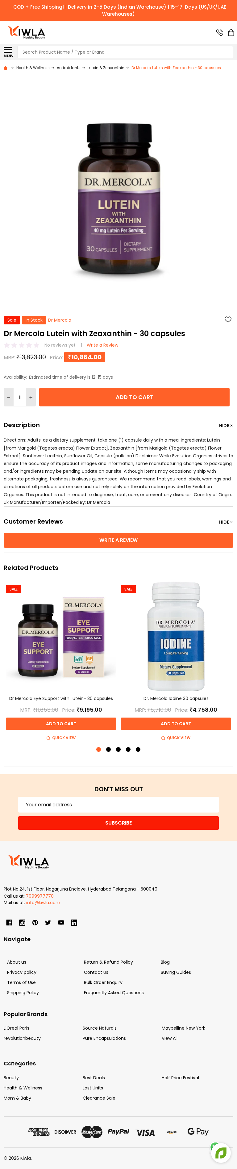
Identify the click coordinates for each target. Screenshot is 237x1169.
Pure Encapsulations (104, 1038)
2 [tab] (108, 749)
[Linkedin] (74, 922)
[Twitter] (48, 922)
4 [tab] (128, 749)
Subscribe (118, 822)
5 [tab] (138, 749)
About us (16, 962)
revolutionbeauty (22, 1038)
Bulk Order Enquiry (103, 982)
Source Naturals (100, 1028)
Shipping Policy (23, 993)
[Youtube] (61, 922)
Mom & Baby (17, 1098)
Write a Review (102, 345)
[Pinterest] (35, 922)
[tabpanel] (61, 661)
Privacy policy (21, 972)
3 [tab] (118, 749)
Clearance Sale (99, 1098)
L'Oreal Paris (16, 1028)
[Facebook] (9, 922)
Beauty (11, 1078)
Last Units (93, 1088)
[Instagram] (22, 922)
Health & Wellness (23, 1088)
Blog (165, 962)
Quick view (64, 737)
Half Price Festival (180, 1078)
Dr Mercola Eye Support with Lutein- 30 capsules (61, 698)
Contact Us (96, 972)
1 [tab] (99, 749)
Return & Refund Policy (108, 962)
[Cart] (231, 33)
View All (169, 1038)
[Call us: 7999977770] (219, 33)
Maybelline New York (183, 1028)
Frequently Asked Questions (114, 993)
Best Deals (94, 1078)
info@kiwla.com (43, 902)
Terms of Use (21, 982)
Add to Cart (134, 397)
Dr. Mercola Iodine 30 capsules (176, 698)
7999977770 (40, 896)
